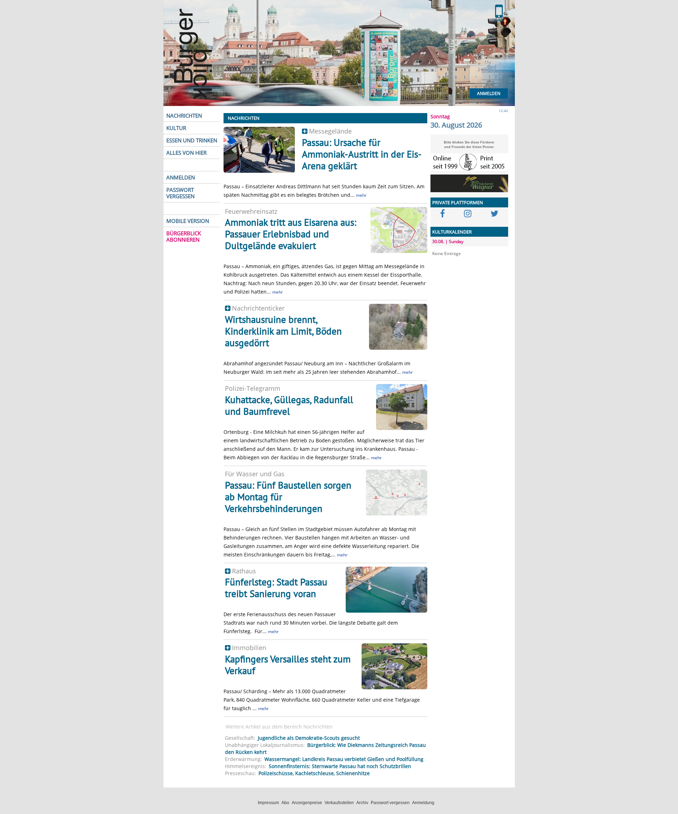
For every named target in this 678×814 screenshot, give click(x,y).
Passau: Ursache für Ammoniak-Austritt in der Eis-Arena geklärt (362, 154)
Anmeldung (423, 802)
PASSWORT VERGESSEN (180, 193)
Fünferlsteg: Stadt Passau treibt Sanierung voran (276, 588)
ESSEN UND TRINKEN (191, 140)
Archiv (362, 802)
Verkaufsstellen (339, 802)
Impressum (268, 802)
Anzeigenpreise (307, 802)
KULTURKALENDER (452, 232)
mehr (361, 195)
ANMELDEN (180, 177)
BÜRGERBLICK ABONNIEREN (183, 236)
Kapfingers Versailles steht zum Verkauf (288, 665)
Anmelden (488, 93)
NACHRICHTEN (184, 115)
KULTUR (176, 127)
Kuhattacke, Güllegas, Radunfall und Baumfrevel (289, 405)
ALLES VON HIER (186, 152)
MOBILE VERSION (187, 220)
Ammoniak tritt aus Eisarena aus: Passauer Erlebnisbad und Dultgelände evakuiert (290, 234)
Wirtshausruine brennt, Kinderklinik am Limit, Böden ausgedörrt (283, 331)
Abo (285, 802)
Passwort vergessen (390, 802)
